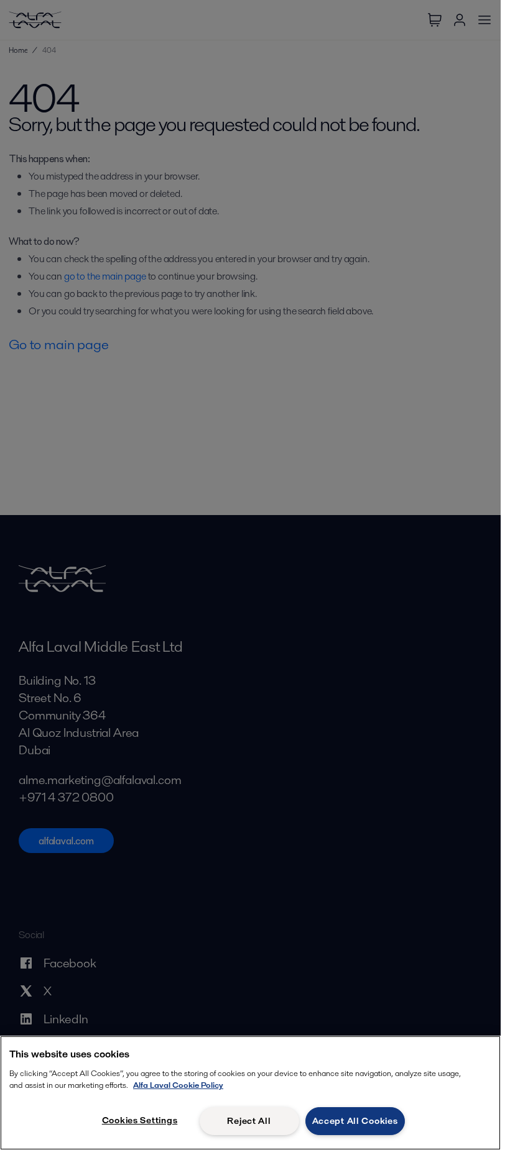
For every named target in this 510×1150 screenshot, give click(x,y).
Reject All (249, 1121)
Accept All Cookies (355, 1121)
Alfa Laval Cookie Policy (178, 1085)
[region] (250, 1093)
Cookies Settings (140, 1120)
